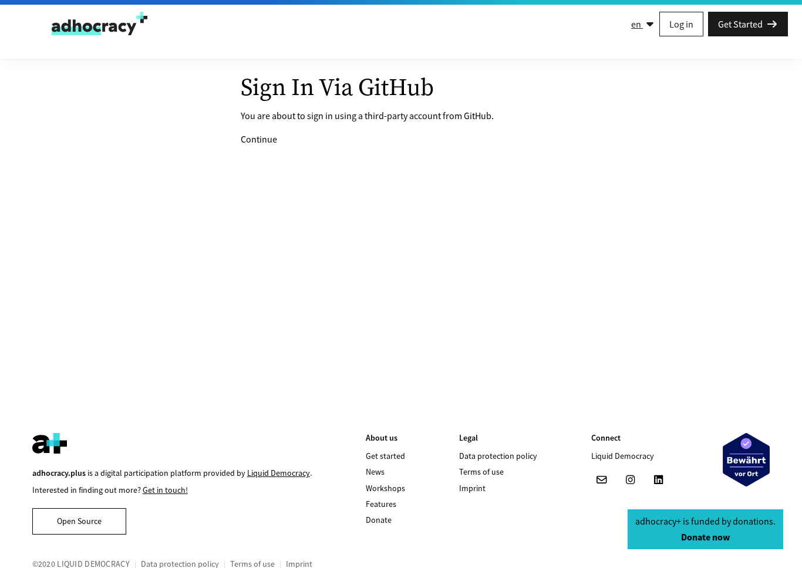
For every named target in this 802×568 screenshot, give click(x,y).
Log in (681, 24)
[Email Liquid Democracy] (601, 480)
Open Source (79, 521)
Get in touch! (165, 490)
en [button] (637, 24)
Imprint (472, 488)
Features (381, 504)
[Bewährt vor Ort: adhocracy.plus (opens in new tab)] (746, 459)
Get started (385, 456)
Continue (259, 139)
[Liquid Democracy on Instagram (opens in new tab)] (630, 480)
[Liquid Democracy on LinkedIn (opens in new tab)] (658, 480)
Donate (379, 520)
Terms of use (481, 471)
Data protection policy (498, 456)
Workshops (385, 488)
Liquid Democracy (278, 473)
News (375, 471)
